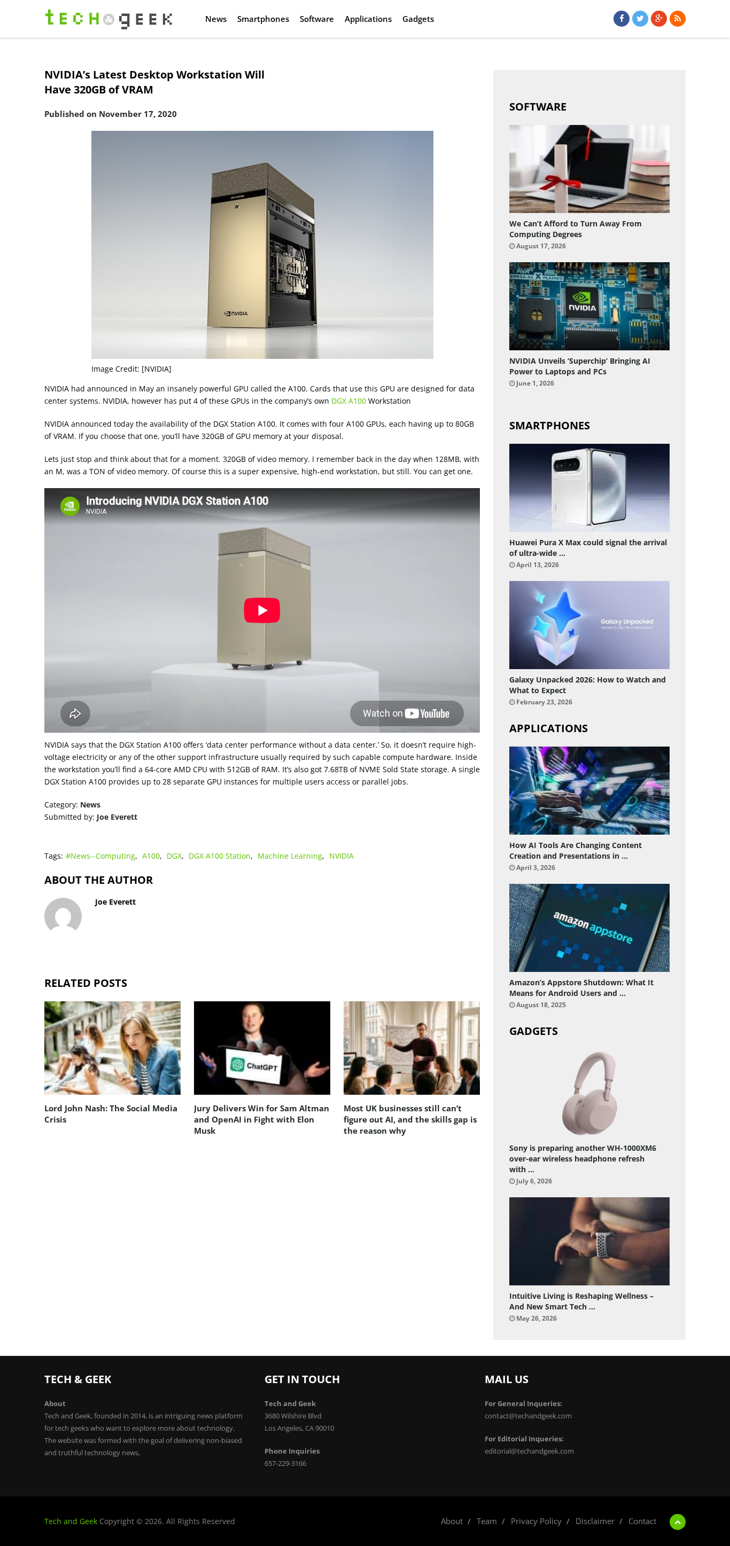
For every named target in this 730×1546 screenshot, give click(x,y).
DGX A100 (348, 401)
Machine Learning (290, 856)
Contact (642, 1521)
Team (487, 1521)
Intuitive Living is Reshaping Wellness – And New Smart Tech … (581, 1301)
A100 (151, 856)
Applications (368, 18)
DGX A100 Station (220, 856)
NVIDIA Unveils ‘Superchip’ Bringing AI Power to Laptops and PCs (579, 366)
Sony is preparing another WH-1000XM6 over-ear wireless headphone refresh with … (582, 1158)
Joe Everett (117, 817)
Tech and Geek (70, 1521)
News (216, 18)
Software (317, 18)
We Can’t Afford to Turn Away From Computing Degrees (575, 228)
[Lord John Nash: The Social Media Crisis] (112, 1048)
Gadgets (418, 18)
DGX (174, 856)
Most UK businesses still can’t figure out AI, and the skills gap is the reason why (410, 1119)
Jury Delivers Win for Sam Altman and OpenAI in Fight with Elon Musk (261, 1119)
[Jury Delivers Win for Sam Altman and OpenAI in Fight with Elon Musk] (262, 1048)
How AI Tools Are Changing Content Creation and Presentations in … (575, 850)
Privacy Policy (536, 1521)
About (452, 1521)
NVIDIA (341, 856)
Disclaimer (595, 1521)
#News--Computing (100, 856)
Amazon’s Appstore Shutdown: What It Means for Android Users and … (581, 987)
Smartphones (263, 18)
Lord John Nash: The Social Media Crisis (110, 1114)
